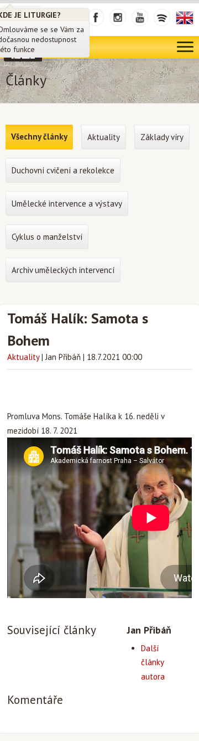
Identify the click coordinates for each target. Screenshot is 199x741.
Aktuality (23, 357)
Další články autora (153, 662)
